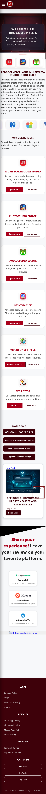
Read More (13, 513)
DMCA (7, 707)
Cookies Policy (10, 693)
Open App (13, 189)
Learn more (32, 189)
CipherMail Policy (12, 725)
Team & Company (12, 702)
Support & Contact (12, 752)
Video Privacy (10, 734)
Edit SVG (13, 405)
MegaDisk (23, 779)
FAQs (6, 697)
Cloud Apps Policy (12, 720)
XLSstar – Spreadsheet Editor (19, 440)
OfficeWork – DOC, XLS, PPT (19, 432)
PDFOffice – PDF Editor (19, 448)
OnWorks (23, 773)
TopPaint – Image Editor (19, 456)
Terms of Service (11, 748)
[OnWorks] (39, 124)
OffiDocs (23, 766)
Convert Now (13, 364)
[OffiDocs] (22, 124)
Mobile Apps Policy (12, 730)
